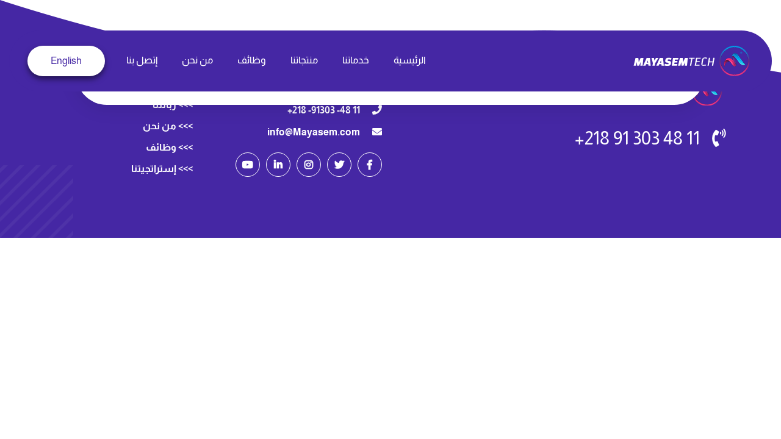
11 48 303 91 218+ (637, 138)
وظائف (251, 60)
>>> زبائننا (173, 104)
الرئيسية (410, 60)
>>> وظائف (169, 147)
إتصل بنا (141, 60)
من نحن (197, 60)
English (66, 60)
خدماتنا (355, 60)
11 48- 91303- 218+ (323, 110)
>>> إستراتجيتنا (162, 168)
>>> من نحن (168, 126)
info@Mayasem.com (313, 132)
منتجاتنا (304, 60)
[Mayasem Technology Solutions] (693, 60)
